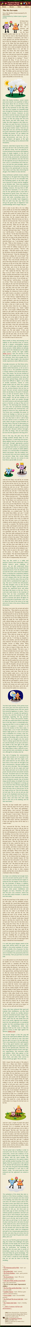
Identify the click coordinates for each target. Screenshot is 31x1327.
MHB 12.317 (7, 353)
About (27, 7)
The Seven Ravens (9, 1277)
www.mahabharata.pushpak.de (15, 1318)
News (19, 7)
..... (4, 1266)
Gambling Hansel (8, 1292)
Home (4, 7)
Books (12, 7)
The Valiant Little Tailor (10, 1303)
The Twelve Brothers (9, 1273)
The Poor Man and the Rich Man (13, 1288)
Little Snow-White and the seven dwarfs (14, 1280)
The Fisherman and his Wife (11, 1267)
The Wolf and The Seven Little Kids (13, 1299)
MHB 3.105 (11, 1031)
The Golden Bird (8, 1271)
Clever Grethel (7, 1295)
